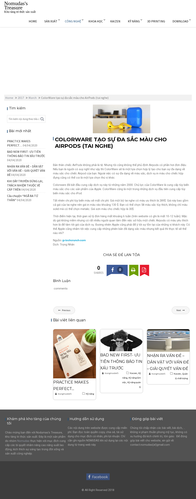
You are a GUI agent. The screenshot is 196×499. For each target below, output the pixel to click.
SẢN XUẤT (50, 21)
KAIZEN (115, 21)
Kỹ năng (90, 393)
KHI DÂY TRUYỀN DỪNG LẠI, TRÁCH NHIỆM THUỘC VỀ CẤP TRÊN (25, 185)
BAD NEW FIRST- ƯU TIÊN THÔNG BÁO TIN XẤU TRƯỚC (121, 361)
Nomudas (23, 441)
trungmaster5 (64, 393)
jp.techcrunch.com (74, 240)
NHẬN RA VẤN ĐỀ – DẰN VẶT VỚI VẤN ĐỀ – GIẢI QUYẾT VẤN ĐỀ (168, 362)
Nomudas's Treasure (16, 5)
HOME (33, 21)
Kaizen (133, 373)
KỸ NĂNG (134, 21)
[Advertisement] (98, 56)
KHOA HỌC (95, 21)
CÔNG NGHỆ (73, 21)
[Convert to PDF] (144, 269)
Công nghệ (140, 108)
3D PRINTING (156, 21)
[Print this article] (133, 269)
